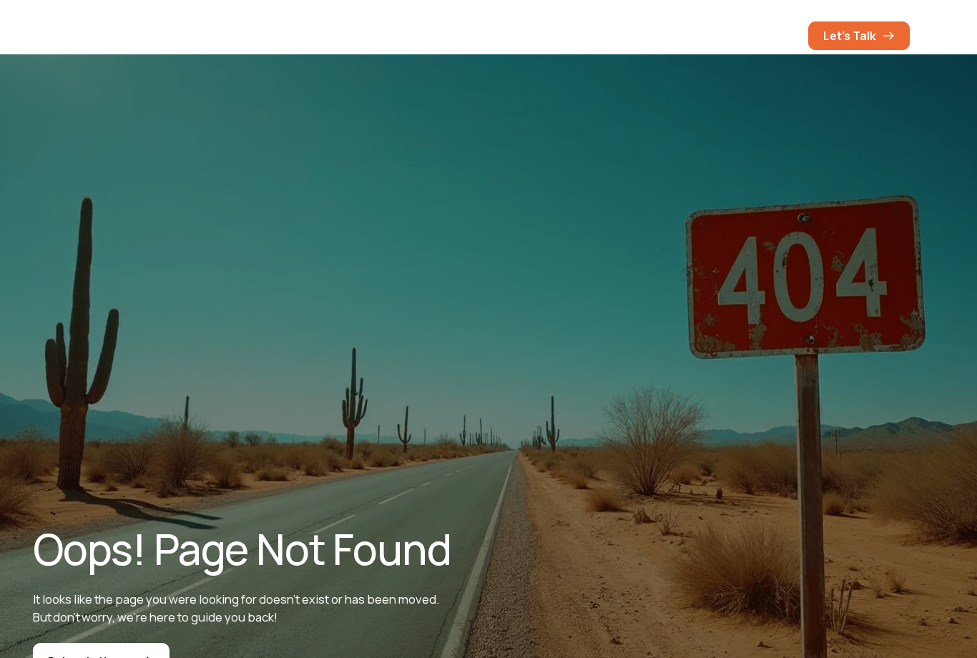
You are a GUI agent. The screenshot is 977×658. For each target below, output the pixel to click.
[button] (782, 35)
